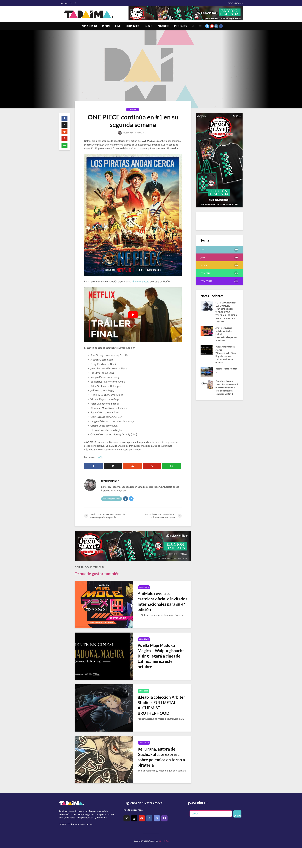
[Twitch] (164, 818)
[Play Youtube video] (133, 314)
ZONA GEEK (132, 26)
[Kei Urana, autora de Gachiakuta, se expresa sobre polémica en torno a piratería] (104, 759)
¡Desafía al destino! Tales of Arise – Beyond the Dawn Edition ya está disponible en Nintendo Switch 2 (226, 387)
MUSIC (148, 26)
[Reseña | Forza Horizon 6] (207, 371)
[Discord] (157, 818)
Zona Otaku (132, 109)
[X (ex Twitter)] (126, 818)
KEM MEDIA (163, 841)
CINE (117, 26)
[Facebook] (149, 818)
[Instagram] (134, 818)
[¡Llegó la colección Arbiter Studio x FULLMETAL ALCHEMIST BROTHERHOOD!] (104, 707)
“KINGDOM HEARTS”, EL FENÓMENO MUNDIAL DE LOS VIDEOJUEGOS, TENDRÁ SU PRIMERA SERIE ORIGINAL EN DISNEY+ (226, 312)
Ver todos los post (111, 499)
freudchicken (127, 133)
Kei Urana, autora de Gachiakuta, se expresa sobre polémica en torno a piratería (161, 757)
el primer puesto (140, 281)
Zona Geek (143, 691)
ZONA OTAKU (89, 26)
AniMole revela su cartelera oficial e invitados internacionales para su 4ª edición (162, 601)
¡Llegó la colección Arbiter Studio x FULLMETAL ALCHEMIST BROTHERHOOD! (161, 705)
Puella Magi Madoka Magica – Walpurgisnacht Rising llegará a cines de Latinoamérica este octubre (161, 656)
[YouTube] (142, 818)
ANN (100, 457)
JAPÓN (106, 26)
